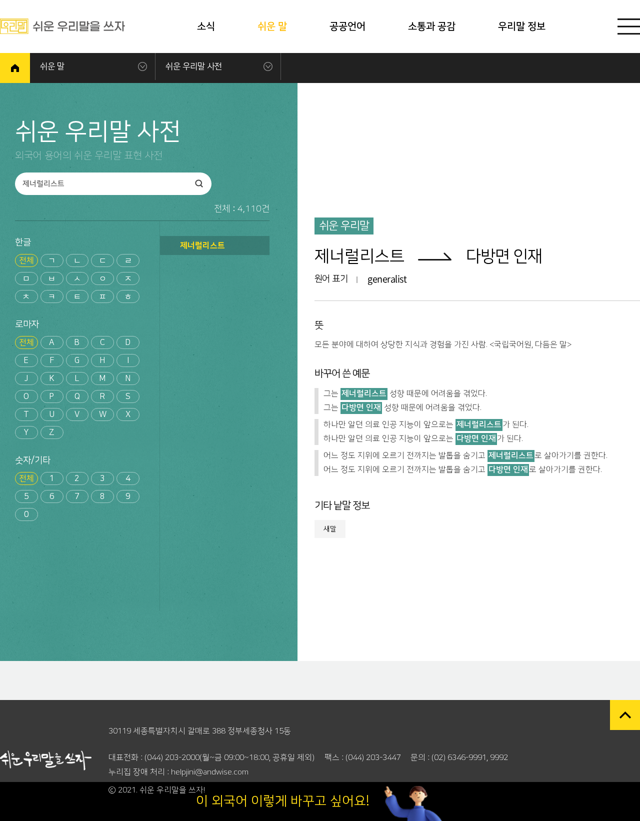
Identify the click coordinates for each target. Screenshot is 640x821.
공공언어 (348, 26)
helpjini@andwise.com (209, 772)
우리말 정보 (522, 26)
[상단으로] (625, 715)
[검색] (199, 183)
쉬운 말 (272, 26)
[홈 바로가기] (15, 68)
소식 (206, 26)
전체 (26, 260)
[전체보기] (629, 26)
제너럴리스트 (202, 245)
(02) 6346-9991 (459, 757)
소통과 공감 (432, 26)
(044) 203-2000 (172, 757)
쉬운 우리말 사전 (194, 66)
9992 (499, 757)
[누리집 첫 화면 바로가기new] (62, 26)
